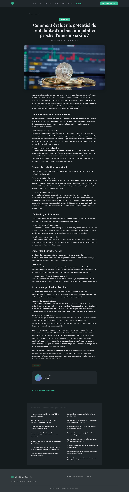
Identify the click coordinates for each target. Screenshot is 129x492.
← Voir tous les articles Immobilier (43, 390)
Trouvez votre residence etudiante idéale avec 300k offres (46, 442)
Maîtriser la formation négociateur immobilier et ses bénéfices (82, 446)
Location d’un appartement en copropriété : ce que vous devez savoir (82, 453)
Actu (40, 3)
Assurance (48, 3)
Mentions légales (78, 476)
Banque (56, 3)
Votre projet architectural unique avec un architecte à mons (44, 455)
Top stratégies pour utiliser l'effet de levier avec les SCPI (81, 415)
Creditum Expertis (23, 477)
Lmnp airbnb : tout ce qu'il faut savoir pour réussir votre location (81, 427)
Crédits (63, 3)
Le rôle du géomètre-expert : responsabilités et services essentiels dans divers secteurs (45, 448)
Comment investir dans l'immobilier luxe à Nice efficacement (81, 459)
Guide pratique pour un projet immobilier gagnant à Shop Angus (81, 434)
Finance (70, 3)
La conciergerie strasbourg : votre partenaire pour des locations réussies (82, 421)
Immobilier (78, 3)
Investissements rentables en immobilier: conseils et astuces (45, 415)
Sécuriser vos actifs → (109, 3)
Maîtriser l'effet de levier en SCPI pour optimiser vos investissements (44, 421)
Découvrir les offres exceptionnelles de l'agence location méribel (44, 427)
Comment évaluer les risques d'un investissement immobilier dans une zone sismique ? (45, 435)
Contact (88, 476)
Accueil (34, 3)
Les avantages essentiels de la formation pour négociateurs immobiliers (82, 440)
